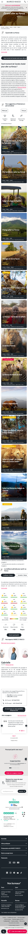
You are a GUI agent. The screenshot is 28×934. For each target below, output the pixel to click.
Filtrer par (4, 110)
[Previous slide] (2, 726)
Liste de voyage (7, 919)
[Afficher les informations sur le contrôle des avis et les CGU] (22, 807)
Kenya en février (22, 87)
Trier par (24, 110)
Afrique (7, 27)
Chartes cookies (14, 921)
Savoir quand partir (14, 635)
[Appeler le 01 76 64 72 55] (25, 2)
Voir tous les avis (22, 715)
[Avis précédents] (1, 820)
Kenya (11, 27)
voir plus (6, 820)
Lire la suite (4, 52)
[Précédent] (2, 653)
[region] (14, 653)
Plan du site (22, 921)
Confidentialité (7, 921)
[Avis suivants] (18, 820)
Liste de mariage (21, 917)
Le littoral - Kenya (8, 575)
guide (15, 27)
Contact (4, 917)
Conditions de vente (11, 917)
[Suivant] (25, 653)
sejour (19, 27)
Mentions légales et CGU (17, 919)
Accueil (2, 27)
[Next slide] (26, 726)
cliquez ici (16, 9)
